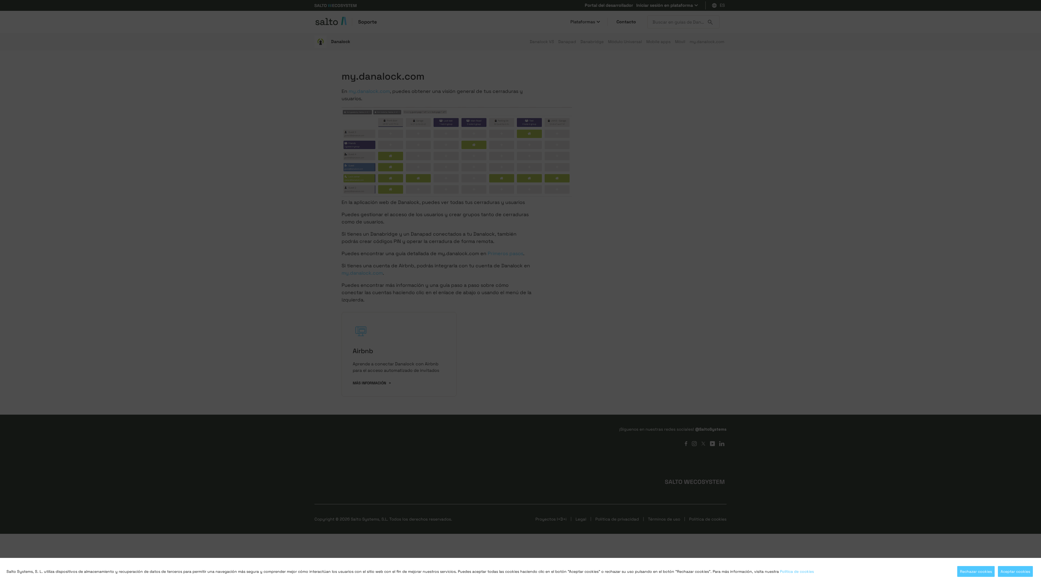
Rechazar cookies (976, 571)
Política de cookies (797, 571)
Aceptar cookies (1015, 571)
